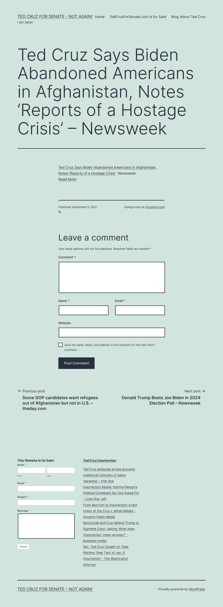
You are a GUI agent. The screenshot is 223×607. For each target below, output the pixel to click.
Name (64, 301)
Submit (23, 546)
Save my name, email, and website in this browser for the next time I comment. (109, 347)
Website (64, 323)
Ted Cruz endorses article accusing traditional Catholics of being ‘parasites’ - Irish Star (109, 475)
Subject (22, 496)
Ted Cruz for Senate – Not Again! (55, 589)
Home (100, 17)
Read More (67, 179)
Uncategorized (155, 207)
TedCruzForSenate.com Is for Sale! (138, 17)
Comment (67, 257)
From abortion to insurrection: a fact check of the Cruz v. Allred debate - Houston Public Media (110, 511)
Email (120, 301)
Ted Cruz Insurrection (99, 460)
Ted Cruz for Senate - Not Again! (54, 16)
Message (23, 510)
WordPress (197, 589)
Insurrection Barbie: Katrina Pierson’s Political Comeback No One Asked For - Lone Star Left (111, 493)
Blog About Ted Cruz (188, 17)
